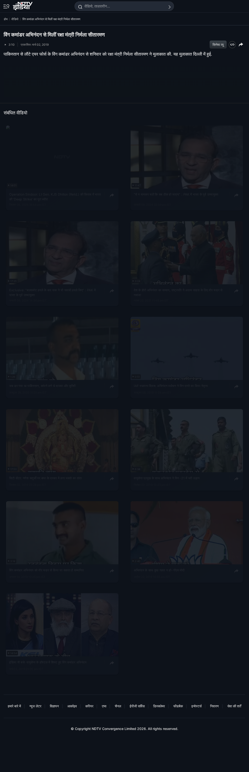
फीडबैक (178, 706)
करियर (89, 706)
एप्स (104, 706)
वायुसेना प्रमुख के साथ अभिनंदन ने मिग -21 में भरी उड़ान (167, 478)
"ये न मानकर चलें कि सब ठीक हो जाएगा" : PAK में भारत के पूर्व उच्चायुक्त (176, 194)
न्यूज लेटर (35, 706)
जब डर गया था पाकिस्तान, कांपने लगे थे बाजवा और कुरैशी (42, 386)
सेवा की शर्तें (234, 706)
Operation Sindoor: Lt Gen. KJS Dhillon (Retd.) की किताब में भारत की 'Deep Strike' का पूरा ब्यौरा (55, 196)
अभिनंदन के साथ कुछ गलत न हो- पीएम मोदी (159, 570)
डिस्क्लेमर (159, 706)
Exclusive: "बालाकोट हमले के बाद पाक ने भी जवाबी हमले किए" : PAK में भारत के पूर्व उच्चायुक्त (52, 292)
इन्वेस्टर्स (196, 706)
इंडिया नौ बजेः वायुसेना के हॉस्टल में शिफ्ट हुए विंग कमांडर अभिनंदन (48, 662)
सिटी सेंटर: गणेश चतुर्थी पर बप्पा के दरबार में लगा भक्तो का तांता (45, 478)
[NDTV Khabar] (23, 5)
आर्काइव (72, 706)
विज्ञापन (54, 706)
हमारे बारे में (14, 706)
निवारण (214, 706)
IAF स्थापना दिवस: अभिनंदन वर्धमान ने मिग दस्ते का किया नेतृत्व (171, 386)
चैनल (118, 706)
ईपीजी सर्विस (137, 706)
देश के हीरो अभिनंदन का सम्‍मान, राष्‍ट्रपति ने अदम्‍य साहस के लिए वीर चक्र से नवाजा (178, 292)
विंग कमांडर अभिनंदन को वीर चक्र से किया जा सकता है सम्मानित (46, 570)
